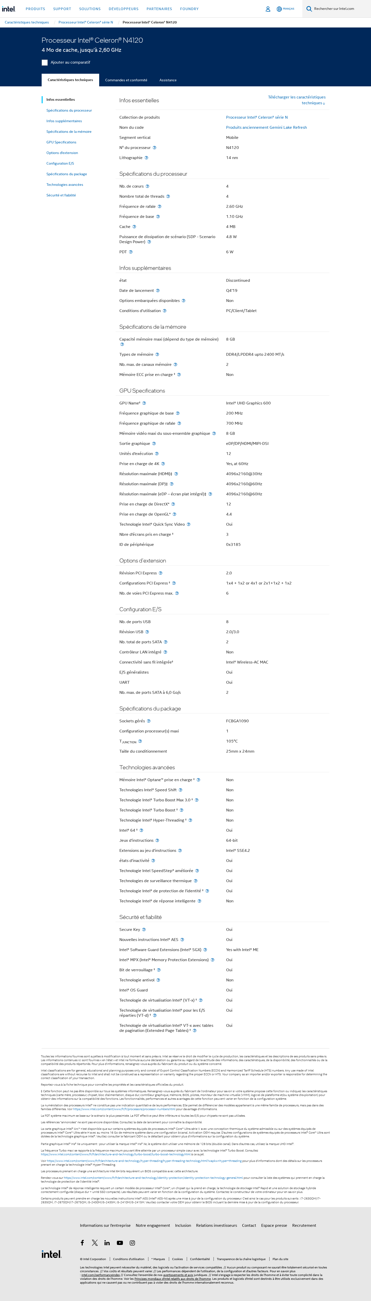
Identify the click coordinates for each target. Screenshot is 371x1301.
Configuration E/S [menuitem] (60, 163)
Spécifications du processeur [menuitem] (69, 110)
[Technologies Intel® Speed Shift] (180, 790)
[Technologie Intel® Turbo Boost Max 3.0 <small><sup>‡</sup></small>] (196, 800)
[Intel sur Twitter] (95, 1243)
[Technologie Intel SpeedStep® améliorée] (197, 871)
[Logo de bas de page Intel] (52, 1253)
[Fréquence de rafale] (159, 206)
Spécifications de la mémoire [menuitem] (69, 131)
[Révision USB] (147, 632)
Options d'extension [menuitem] (62, 152)
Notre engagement (153, 1225)
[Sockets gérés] (148, 721)
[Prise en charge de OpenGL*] (174, 514)
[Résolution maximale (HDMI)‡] (176, 474)
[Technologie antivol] (158, 980)
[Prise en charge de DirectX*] (173, 504)
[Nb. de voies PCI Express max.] (177, 593)
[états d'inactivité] (153, 860)
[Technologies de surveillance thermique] (195, 881)
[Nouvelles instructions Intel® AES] (182, 939)
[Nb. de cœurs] (147, 186)
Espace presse (274, 1225)
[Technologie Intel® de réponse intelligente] (199, 901)
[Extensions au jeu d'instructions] (180, 850)
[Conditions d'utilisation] (164, 311)
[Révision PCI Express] (160, 573)
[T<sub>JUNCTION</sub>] (140, 741)
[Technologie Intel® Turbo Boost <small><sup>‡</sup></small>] (181, 810)
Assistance (168, 80)
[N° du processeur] (154, 147)
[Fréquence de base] (158, 216)
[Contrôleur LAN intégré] (165, 652)
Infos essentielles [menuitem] (60, 99)
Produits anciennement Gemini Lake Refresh (266, 127)
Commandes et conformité (126, 80)
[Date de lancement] (158, 290)
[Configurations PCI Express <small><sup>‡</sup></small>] (174, 583)
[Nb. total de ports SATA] (165, 642)
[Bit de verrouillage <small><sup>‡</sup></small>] (159, 970)
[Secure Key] (144, 929)
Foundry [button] (189, 9)
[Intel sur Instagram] (132, 1243)
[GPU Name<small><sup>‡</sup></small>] (144, 403)
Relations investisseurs (216, 1225)
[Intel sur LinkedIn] (107, 1243)
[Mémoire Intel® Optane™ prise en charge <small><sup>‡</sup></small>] (198, 780)
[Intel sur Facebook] (82, 1243)
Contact (249, 1225)
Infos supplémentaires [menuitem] (64, 121)
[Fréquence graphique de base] (177, 413)
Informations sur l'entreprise (105, 1225)
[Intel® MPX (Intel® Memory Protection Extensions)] (212, 960)
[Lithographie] (146, 158)
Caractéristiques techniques (70, 80)
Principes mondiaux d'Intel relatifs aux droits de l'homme (173, 1279)
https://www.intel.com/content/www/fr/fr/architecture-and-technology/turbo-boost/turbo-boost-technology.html (116, 1154)
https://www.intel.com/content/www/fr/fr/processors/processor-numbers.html (124, 1109)
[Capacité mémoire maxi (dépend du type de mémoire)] (122, 344)
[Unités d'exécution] (157, 453)
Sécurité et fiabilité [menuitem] (61, 195)
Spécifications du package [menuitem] (66, 174)
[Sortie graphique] (154, 443)
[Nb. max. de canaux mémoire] (175, 364)
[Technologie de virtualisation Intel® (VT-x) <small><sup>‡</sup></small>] (200, 1000)
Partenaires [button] (159, 9)
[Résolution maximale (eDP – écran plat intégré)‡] (210, 494)
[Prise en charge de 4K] (163, 464)
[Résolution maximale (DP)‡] (171, 484)
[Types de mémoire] (157, 354)
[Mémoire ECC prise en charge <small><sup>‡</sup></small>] (179, 374)
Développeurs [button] (124, 9)
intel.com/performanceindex (101, 1275)
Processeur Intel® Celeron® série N (257, 117)
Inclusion (183, 1225)
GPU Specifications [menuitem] (61, 142)
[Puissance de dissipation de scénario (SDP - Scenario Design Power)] (149, 242)
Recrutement (304, 1225)
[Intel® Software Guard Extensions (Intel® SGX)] (205, 950)
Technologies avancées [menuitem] (64, 184)
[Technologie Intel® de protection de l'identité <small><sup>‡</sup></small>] (207, 891)
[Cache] (134, 226)
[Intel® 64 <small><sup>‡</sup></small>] (141, 830)
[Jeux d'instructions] (157, 840)
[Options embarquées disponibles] (183, 300)
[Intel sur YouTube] (120, 1243)
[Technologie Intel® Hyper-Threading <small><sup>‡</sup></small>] (190, 820)
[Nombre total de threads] (168, 196)
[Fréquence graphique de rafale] (179, 423)
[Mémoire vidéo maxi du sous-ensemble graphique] (214, 433)
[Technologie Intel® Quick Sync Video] (188, 524)
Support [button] (62, 9)
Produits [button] (35, 9)
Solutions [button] (90, 9)
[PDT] (131, 252)
